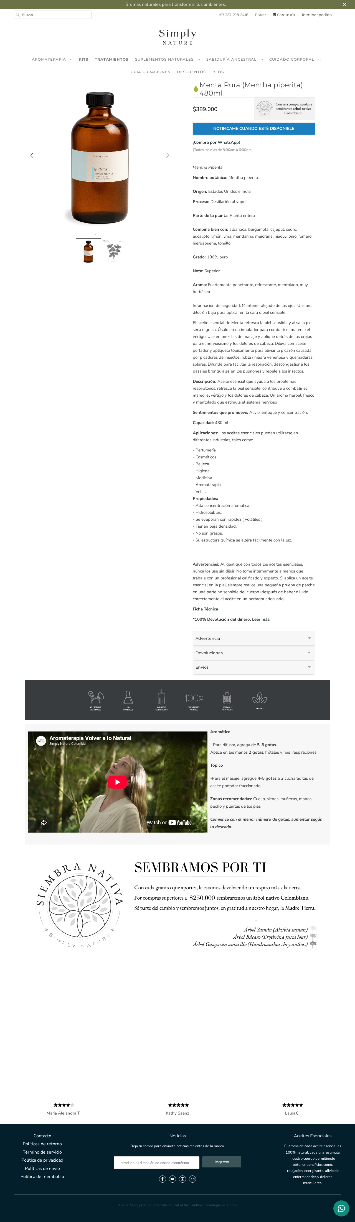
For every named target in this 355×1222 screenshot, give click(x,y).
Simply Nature (140, 1205)
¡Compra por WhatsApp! (216, 142)
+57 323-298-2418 (233, 14)
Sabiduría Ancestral (232, 59)
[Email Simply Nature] (192, 1179)
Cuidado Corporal (292, 59)
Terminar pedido (316, 14)
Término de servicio (42, 1152)
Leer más (260, 619)
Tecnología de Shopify (220, 1205)
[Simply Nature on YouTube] (172, 1179)
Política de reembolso (42, 1177)
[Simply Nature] (177, 38)
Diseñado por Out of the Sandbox (177, 1205)
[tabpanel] (100, 155)
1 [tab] (95, 234)
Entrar (260, 14)
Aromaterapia (49, 59)
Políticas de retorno (42, 1144)
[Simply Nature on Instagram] (182, 1179)
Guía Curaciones (150, 72)
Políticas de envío (42, 1168)
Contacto (42, 1136)
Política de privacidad (42, 1160)
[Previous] (32, 155)
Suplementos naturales (165, 59)
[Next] (168, 155)
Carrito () (285, 14)
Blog (218, 72)
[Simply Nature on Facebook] (162, 1179)
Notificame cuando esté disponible (253, 128)
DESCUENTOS (191, 72)
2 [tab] (104, 234)
